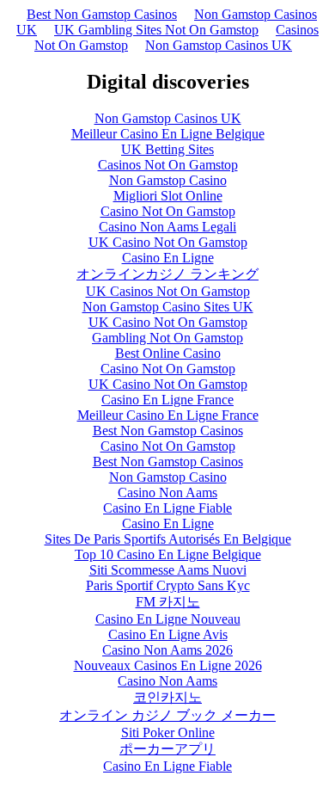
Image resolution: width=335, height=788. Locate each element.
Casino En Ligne (168, 257)
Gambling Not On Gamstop (167, 337)
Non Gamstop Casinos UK (218, 45)
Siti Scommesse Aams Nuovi (168, 570)
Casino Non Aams (167, 492)
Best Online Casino (168, 353)
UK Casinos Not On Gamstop (168, 291)
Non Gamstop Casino (168, 180)
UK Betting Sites (167, 149)
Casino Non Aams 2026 (167, 650)
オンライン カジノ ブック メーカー (167, 715)
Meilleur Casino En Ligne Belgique (168, 133)
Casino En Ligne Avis (168, 634)
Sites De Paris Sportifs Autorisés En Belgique (168, 539)
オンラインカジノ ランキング (167, 274)
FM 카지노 (168, 601)
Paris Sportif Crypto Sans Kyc (168, 585)
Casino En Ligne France (167, 399)
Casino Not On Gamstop (167, 211)
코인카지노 (167, 697)
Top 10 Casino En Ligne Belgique (168, 554)
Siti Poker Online (168, 732)
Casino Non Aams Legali (167, 226)
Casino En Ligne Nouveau (168, 619)
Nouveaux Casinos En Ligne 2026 (168, 665)
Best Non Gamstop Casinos (102, 14)
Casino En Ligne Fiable (167, 508)
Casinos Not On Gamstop (168, 164)
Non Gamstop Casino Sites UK (167, 306)
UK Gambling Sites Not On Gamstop (156, 29)
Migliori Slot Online (167, 195)
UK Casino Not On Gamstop (167, 242)
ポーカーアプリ (167, 749)
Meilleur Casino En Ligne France (168, 415)
